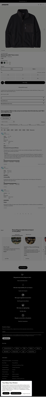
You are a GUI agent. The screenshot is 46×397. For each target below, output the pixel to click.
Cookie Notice (22, 389)
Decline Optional (16, 393)
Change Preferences (26, 393)
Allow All (6, 393)
